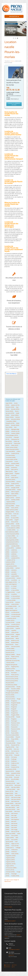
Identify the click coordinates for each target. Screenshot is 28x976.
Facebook (7, 965)
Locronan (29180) (10, 622)
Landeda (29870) (10, 548)
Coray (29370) (9, 461)
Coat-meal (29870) (10, 451)
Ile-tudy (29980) (15, 517)
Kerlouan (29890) (10, 524)
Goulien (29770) (15, 483)
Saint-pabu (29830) (10, 807)
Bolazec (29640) (10, 417)
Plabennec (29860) (10, 654)
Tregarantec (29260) (11, 855)
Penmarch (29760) (10, 650)
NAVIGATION (13, 16)
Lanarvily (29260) (15, 546)
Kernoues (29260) (15, 526)
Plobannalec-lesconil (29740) (13, 660)
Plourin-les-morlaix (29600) (12, 735)
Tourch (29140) (15, 845)
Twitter (15, 965)
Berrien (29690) (9, 411)
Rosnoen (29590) (10, 781)
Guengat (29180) (15, 487)
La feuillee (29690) (10, 530)
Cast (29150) (9, 437)
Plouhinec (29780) (10, 717)
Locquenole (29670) (11, 618)
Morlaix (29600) (15, 642)
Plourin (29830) (14, 733)
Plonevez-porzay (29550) (12, 680)
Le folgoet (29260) (10, 592)
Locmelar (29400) (15, 616)
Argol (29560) (9, 403)
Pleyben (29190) (15, 656)
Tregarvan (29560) (10, 857)
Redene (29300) (10, 775)
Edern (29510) (14, 469)
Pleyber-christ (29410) (11, 658)
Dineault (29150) (10, 465)
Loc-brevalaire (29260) (11, 606)
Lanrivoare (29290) (10, 578)
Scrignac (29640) (10, 837)
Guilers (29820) (14, 493)
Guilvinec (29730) (10, 497)
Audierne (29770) (15, 405)
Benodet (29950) (15, 409)
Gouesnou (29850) (10, 481)
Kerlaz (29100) (14, 521)
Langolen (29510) (10, 564)
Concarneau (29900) (11, 457)
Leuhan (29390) (15, 604)
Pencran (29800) (10, 648)
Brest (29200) (9, 427)
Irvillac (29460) (9, 519)
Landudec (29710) (10, 560)
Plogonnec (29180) (10, 668)
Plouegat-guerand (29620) (12, 690)
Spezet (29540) (9, 841)
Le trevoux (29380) (11, 600)
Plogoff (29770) (15, 666)
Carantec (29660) (15, 433)
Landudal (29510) (15, 558)
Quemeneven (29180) (11, 769)
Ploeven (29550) (10, 662)
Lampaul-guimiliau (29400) (12, 540)
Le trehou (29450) (15, 598)
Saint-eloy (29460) (10, 789)
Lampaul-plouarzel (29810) (12, 542)
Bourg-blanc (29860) (11, 421)
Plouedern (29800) (15, 688)
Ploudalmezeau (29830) (11, 684)
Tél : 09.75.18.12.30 (13, 88)
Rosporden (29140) (10, 783)
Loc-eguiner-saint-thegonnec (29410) (11, 610)
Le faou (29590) (15, 590)
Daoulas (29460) (15, 463)
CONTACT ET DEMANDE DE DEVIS (14, 104)
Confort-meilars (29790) (11, 459)
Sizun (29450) (14, 839)
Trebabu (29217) (10, 847)
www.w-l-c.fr (11, 955)
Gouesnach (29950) (10, 479)
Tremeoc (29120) (10, 869)
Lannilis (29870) (15, 576)
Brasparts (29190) (10, 423)
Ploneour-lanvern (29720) (12, 676)
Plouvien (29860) (10, 737)
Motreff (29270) (9, 644)
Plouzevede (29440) (10, 743)
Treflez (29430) (14, 853)
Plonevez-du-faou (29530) (12, 678)
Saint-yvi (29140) (15, 831)
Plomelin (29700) (10, 670)
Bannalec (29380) (10, 407)
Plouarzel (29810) (10, 682)
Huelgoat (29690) (10, 511)
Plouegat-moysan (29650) (12, 692)
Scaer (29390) (14, 835)
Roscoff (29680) (15, 779)
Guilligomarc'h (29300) (11, 495)
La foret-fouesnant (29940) (12, 534)
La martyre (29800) (10, 536)
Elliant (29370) (9, 471)
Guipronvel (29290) (10, 503)
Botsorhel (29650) (15, 419)
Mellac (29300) (14, 636)
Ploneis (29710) (15, 674)
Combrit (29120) (15, 453)
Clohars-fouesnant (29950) (12, 449)
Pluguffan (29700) (10, 747)
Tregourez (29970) (10, 861)
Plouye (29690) (14, 739)
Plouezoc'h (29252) (10, 698)
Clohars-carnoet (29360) (11, 447)
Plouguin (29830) (15, 715)
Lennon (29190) (9, 602)
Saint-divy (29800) (15, 787)
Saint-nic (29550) (15, 805)
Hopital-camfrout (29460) (12, 509)
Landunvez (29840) (10, 562)
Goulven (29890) (10, 485)
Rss (14, 966)
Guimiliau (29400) (15, 499)
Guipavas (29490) (10, 501)
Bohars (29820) (15, 415)
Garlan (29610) (14, 477)
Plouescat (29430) (10, 696)
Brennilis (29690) (15, 425)
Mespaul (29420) (10, 638)
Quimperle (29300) (15, 773)
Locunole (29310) (15, 624)
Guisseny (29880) (10, 505)
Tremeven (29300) (10, 871)
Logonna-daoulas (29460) (12, 626)
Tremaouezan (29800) (11, 867)
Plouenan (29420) (10, 694)
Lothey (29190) (14, 632)
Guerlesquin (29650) (10, 489)
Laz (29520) (14, 580)
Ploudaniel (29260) (10, 686)
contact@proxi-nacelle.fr (10, 921)
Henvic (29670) (14, 507)
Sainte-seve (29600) (10, 833)
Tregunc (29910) (10, 865)
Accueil (12, 61)
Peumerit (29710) (10, 652)
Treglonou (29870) (10, 859)
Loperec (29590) (10, 628)
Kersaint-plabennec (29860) (13, 528)
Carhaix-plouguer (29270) (12, 435)
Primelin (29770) (15, 767)
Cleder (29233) (14, 445)
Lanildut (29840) (10, 568)
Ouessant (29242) (15, 646)
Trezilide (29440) (15, 875)
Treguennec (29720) (10, 863)
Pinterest (7, 966)
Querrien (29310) (10, 771)
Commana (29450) (10, 455)
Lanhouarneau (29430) (11, 566)
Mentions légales (8, 907)
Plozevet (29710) (15, 745)
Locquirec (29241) (10, 620)
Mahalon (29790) (10, 634)
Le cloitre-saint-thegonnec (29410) (13, 584)
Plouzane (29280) (10, 741)
